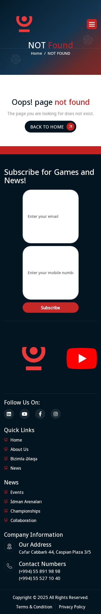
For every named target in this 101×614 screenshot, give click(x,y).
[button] (92, 24)
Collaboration (23, 520)
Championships (25, 511)
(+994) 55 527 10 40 (39, 578)
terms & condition (34, 607)
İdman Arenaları (26, 501)
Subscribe (50, 307)
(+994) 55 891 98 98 (39, 571)
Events (17, 492)
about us (20, 449)
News (16, 468)
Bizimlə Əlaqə (24, 458)
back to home (47, 126)
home (36, 53)
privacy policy (72, 607)
